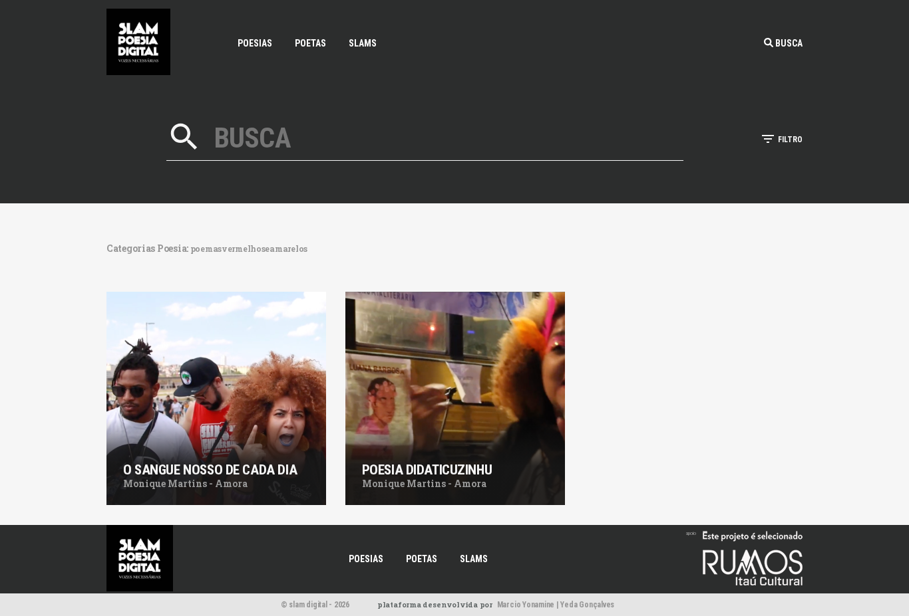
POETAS (310, 43)
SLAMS (363, 43)
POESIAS (255, 43)
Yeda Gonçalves (587, 604)
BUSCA (788, 43)
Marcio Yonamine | (528, 604)
